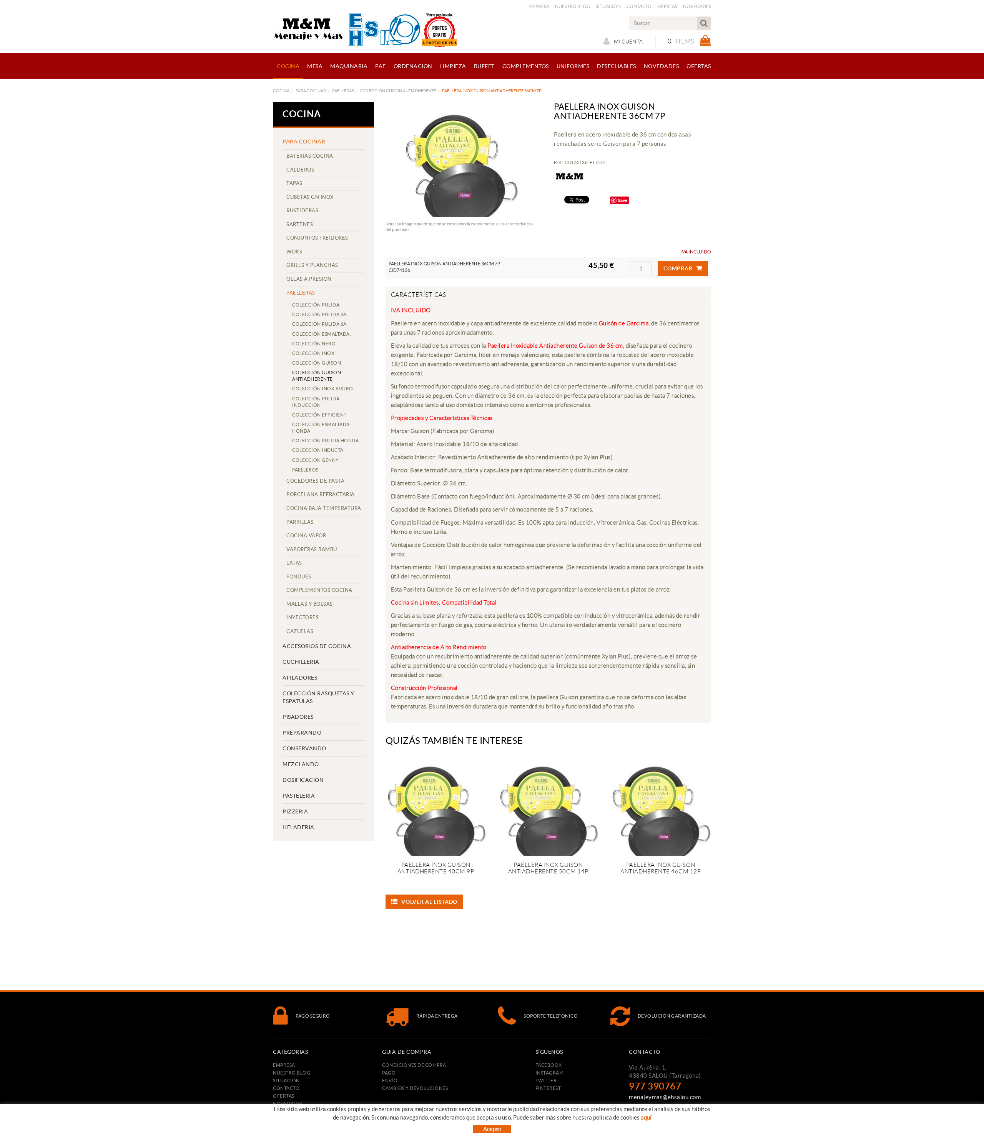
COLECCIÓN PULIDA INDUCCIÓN (315, 402)
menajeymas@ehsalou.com (665, 1097)
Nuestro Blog (572, 6)
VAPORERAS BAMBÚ (311, 549)
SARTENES (299, 224)
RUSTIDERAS (302, 210)
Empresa (539, 6)
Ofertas (667, 6)
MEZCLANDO (301, 764)
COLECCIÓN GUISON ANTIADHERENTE (398, 90)
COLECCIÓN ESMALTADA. (321, 334)
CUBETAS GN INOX (310, 197)
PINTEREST (548, 1088)
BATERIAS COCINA (309, 156)
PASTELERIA (299, 796)
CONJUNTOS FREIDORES (317, 238)
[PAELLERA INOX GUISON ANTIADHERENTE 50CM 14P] (548, 805)
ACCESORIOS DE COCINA (317, 646)
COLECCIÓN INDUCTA (318, 450)
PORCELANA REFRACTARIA (320, 494)
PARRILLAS (300, 522)
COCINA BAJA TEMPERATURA (323, 508)
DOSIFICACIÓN (303, 780)
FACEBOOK (548, 1065)
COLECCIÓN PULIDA (315, 304)
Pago (389, 1072)
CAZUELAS (299, 631)
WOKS (294, 252)
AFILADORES (300, 678)
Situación (608, 6)
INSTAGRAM (549, 1072)
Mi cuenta (628, 41)
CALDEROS (300, 170)
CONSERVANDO (304, 748)
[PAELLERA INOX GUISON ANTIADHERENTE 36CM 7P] (461, 159)
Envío (390, 1080)
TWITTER (546, 1080)
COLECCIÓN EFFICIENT (319, 414)
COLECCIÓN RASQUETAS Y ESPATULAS (318, 697)
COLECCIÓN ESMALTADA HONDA (321, 427)
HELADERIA (298, 827)
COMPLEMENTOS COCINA (319, 590)
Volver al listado (429, 902)
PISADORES (298, 717)
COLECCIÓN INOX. (314, 353)
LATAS (294, 563)
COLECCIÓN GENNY (315, 460)
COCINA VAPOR (306, 535)
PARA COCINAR (311, 90)
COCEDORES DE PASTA (315, 481)
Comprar (677, 268)
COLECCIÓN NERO (314, 343)
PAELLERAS (343, 90)
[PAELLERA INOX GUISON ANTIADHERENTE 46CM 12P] (660, 805)
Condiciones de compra (414, 1065)
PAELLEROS (305, 469)
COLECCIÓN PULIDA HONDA (325, 440)
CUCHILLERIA (301, 662)
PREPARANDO (302, 733)
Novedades (697, 6)
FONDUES (298, 577)
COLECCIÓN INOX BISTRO (322, 388)
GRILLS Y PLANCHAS (312, 265)
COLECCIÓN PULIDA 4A (319, 314)
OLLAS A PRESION (309, 279)
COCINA (281, 90)
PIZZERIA (295, 811)
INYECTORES (302, 617)
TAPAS (294, 183)
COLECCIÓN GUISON (316, 362)
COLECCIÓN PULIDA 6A (319, 324)
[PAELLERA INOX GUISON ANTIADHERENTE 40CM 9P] (436, 805)
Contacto (639, 6)
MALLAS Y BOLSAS (309, 604)
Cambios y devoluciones (415, 1088)
